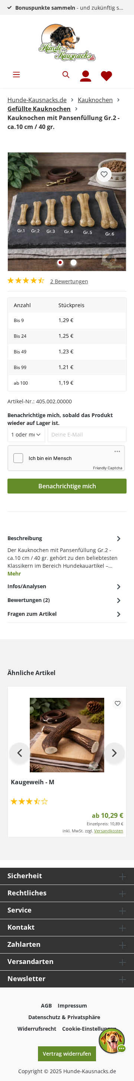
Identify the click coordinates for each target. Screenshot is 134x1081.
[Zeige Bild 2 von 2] (74, 262)
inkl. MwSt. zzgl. (93, 830)
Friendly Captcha (107, 468)
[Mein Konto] (85, 76)
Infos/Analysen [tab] (26, 586)
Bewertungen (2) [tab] (28, 599)
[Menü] (16, 74)
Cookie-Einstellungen (89, 1028)
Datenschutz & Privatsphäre (64, 1017)
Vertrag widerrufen (67, 1053)
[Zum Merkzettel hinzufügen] (104, 174)
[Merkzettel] (106, 76)
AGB (46, 1005)
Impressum (72, 1005)
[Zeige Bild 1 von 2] (60, 262)
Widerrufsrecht (36, 1028)
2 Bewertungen (69, 281)
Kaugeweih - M (32, 782)
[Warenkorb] (122, 71)
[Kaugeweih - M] (67, 735)
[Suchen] (66, 74)
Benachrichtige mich (67, 486)
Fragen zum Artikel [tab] (32, 613)
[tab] (65, 555)
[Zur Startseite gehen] (67, 42)
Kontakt (21, 927)
